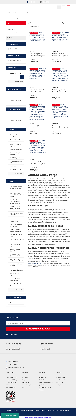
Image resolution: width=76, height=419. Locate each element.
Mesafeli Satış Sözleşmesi (46, 382)
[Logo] (22, 7)
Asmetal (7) (13, 49)
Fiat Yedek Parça (10, 385)
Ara (22, 77)
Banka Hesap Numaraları (29, 385)
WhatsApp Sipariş (11, 416)
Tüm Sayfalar (19, 173)
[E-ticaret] (37, 417)
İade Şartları (42, 377)
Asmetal (33, 52)
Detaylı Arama (19, 81)
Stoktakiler (33, 23)
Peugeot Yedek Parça (12, 380)
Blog (23, 387)
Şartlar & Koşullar (44, 385)
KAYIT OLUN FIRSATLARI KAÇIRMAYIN (38, 329)
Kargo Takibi (59, 382)
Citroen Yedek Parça (11, 377)
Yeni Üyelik (59, 385)
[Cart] (68, 7)
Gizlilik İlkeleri (42, 380)
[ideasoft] (28, 418)
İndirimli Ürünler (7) (15, 60)
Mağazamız (25, 382)
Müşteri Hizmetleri (60, 377)
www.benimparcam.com (35, 263)
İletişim (24, 380)
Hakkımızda (25, 377)
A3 (17, 19)
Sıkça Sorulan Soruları (62, 380)
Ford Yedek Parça (10, 387)
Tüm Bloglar (19, 290)
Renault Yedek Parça (11, 382)
